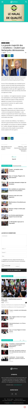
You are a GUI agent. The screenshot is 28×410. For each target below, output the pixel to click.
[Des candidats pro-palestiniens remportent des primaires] (4, 190)
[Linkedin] (12, 55)
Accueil (2, 40)
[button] (26, 2)
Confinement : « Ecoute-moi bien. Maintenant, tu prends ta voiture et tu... (17, 358)
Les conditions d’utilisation (7, 400)
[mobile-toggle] (2, 2)
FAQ (5, 399)
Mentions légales (10, 399)
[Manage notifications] (25, 407)
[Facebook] (2, 55)
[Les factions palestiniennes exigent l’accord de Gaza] (4, 216)
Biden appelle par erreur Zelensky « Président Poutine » (6, 148)
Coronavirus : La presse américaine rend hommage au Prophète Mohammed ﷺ (17, 345)
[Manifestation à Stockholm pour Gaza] (4, 203)
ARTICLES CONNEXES (6, 165)
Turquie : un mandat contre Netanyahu (18, 310)
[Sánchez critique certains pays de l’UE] (4, 210)
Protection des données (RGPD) (19, 400)
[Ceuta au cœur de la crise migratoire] (4, 197)
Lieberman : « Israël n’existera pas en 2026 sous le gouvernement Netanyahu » (20, 149)
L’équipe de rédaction (19, 399)
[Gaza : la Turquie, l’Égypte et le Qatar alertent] (4, 177)
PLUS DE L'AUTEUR (17, 165)
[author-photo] (14, 156)
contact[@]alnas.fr (18, 384)
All (20, 340)
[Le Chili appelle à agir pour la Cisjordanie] (4, 223)
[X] (5, 55)
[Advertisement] (14, 31)
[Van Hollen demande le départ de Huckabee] (4, 184)
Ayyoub (4, 52)
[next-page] (4, 228)
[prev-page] (2, 228)
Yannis (2, 302)
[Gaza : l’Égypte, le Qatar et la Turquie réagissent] (4, 318)
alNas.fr (10, 402)
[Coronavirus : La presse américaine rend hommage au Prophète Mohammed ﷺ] (4, 345)
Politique (12, 40)
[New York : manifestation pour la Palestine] (14, 288)
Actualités (7, 40)
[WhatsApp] (9, 55)
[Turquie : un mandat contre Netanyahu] (4, 171)
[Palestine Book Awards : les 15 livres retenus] (4, 325)
